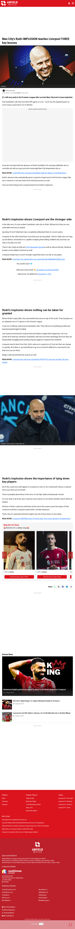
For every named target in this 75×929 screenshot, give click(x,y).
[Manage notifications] (70, 924)
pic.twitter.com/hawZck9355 (47, 270)
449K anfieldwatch (9, 910)
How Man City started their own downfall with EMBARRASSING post (38, 259)
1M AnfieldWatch (8, 913)
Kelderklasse (42, 895)
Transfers (5, 801)
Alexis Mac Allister (31, 810)
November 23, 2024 (44, 274)
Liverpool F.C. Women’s (65, 801)
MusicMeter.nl (43, 889)
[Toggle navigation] (72, 3)
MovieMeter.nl (6, 900)
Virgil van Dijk (30, 798)
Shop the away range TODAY (19, 577)
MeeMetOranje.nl (44, 900)
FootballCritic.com (7, 892)
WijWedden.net (43, 892)
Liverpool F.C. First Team (65, 798)
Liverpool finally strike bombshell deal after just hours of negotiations (23, 823)
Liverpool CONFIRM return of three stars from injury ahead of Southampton (41, 519)
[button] (69, 3)
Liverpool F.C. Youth (64, 807)
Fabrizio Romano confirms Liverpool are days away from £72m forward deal (25, 826)
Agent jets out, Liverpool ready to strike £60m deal (17, 829)
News (3, 798)
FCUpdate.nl (5, 895)
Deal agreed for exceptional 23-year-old (14, 819)
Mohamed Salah (31, 801)
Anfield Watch (43, 898)
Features (4, 804)
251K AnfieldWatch (9, 907)
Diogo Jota (29, 807)
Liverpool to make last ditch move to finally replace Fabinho (20, 832)
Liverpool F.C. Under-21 (65, 804)
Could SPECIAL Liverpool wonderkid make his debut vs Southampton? (39, 173)
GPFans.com (6, 898)
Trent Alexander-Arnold (35, 247)
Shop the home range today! (52, 577)
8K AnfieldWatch (8, 916)
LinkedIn (6, 882)
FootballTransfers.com (9, 889)
